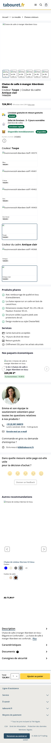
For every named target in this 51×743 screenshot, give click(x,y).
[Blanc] (6, 578)
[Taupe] (21, 568)
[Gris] (16, 568)
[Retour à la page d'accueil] (13, 5)
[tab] (25, 633)
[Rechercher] (40, 4)
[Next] (46, 368)
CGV (6, 726)
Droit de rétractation (18, 726)
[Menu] (35, 4)
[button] (4, 141)
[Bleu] (6, 568)
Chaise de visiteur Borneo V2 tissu (19, 562)
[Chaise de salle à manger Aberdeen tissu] (25, 45)
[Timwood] (6, 95)
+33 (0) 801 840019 (14, 424)
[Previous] (4, 368)
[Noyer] (16, 578)
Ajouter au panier (35, 676)
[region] (25, 549)
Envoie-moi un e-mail (16, 431)
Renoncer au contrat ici (17, 736)
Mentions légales (25, 730)
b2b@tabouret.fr (26, 447)
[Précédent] (7, 549)
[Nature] (11, 578)
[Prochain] (43, 549)
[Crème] (11, 568)
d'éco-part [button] (31, 105)
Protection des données (37, 726)
